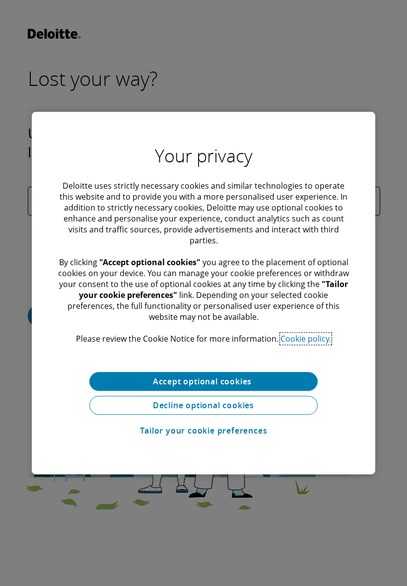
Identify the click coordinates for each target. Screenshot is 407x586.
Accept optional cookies (203, 381)
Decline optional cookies (203, 405)
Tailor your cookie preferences (204, 430)
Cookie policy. (305, 338)
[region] (203, 293)
